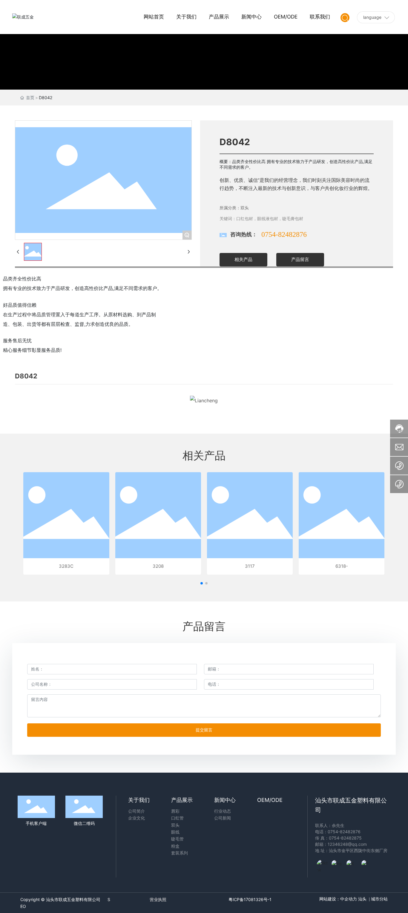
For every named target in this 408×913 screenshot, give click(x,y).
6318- (341, 566)
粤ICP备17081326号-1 (250, 899)
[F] (367, 865)
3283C (66, 566)
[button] (201, 583)
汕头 (362, 899)
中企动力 (348, 899)
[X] (352, 865)
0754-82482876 (284, 234)
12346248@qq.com (347, 844)
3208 (158, 566)
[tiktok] (323, 865)
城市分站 (379, 899)
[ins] (337, 865)
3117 (250, 566)
